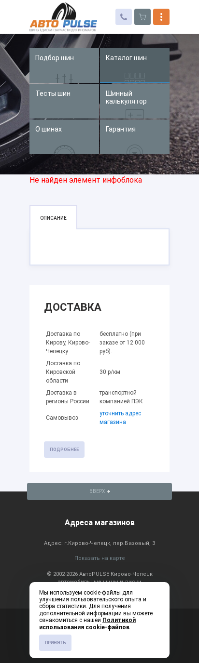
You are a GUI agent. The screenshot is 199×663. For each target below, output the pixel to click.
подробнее (64, 449)
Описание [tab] (53, 218)
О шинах (48, 129)
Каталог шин (126, 58)
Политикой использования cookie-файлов (87, 623)
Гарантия (121, 129)
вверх (97, 491)
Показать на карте (99, 558)
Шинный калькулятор (126, 97)
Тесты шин (53, 93)
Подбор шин (54, 58)
